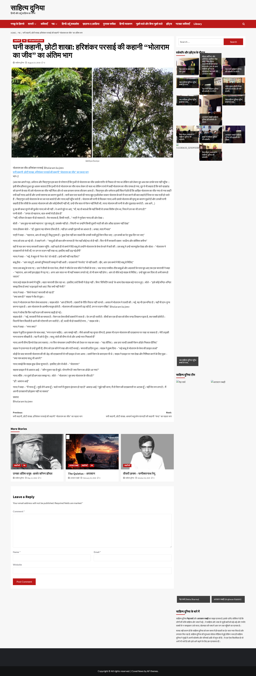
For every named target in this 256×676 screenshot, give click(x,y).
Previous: (47, 414)
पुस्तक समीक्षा (109, 24)
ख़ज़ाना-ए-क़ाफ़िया (91, 24)
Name (16, 552)
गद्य (53, 24)
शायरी (31, 24)
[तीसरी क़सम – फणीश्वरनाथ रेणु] (147, 451)
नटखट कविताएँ (183, 24)
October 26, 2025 (144, 478)
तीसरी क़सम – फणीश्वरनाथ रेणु (139, 474)
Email (97, 552)
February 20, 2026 (89, 478)
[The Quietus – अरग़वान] (92, 451)
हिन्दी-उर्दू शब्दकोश (70, 24)
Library (198, 24)
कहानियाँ (17, 40)
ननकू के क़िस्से (17, 24)
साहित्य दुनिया (28, 8)
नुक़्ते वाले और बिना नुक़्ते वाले (149, 24)
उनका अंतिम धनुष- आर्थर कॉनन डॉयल (32, 474)
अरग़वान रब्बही (73, 465)
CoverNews (138, 671)
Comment (19, 511)
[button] (243, 24)
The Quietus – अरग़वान (81, 474)
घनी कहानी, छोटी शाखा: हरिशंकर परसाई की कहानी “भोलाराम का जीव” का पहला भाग (51, 172)
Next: (139, 414)
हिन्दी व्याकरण (125, 24)
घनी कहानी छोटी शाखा (36, 40)
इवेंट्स (169, 24)
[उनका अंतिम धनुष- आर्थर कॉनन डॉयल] (37, 451)
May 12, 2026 (32, 478)
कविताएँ (44, 24)
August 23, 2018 (34, 63)
